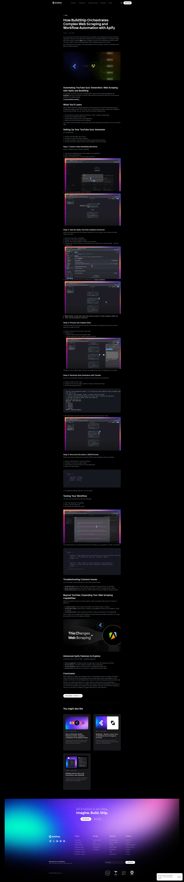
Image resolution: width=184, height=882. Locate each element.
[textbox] (92, 401)
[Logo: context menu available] (57, 3)
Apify (81, 40)
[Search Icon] (121, 3)
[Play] (92, 635)
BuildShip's (66, 95)
